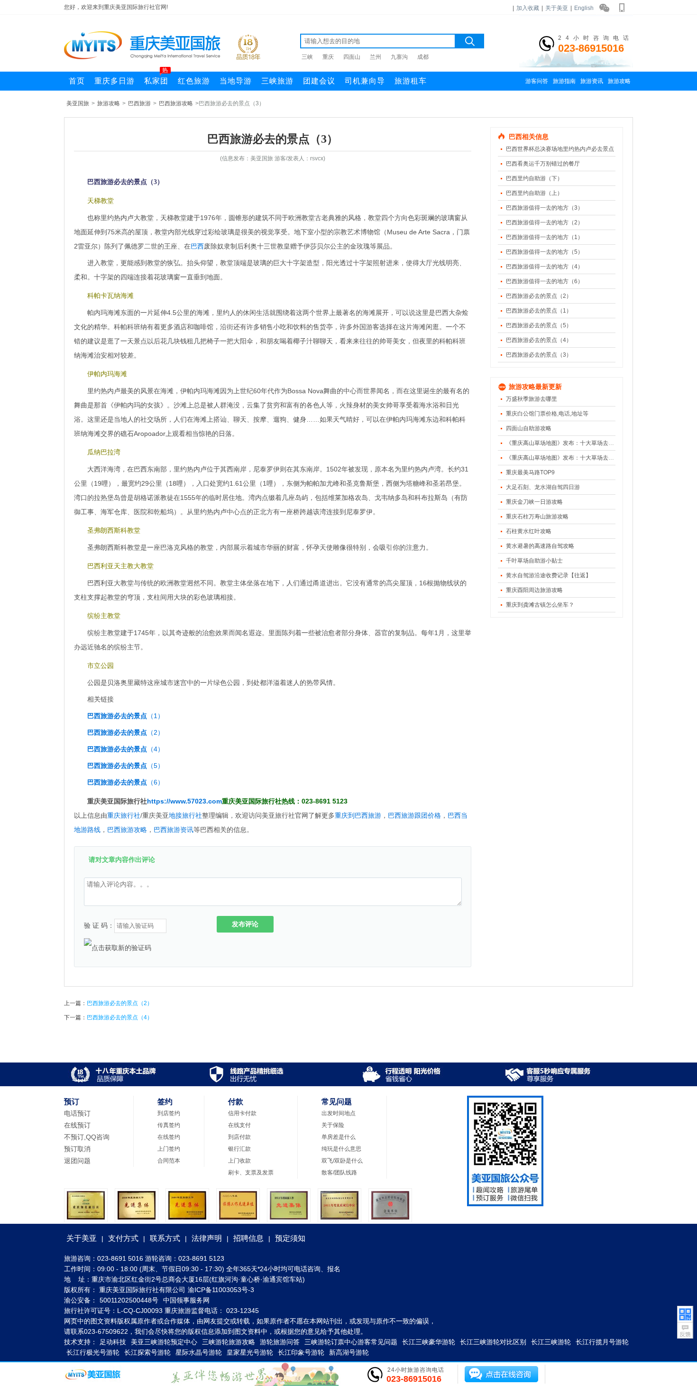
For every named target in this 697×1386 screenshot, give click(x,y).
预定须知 (290, 1238)
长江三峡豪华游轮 (428, 1342)
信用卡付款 (242, 1113)
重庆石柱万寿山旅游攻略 (537, 516)
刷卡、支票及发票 (251, 1172)
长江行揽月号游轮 (602, 1342)
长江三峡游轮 (551, 1342)
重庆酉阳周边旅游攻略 (534, 590)
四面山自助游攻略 (528, 428)
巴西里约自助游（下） (534, 178)
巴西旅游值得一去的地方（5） (544, 252)
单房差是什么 (338, 1137)
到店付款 (239, 1137)
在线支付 (239, 1125)
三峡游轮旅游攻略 (228, 1342)
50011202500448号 (129, 1300)
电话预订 (77, 1113)
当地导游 (236, 81)
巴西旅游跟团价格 (414, 815)
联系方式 (165, 1238)
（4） (125, 749)
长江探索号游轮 (147, 1352)
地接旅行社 (185, 815)
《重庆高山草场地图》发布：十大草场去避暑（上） (571, 457)
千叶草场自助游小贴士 (534, 560)
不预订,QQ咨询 (87, 1137)
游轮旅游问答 (280, 1342)
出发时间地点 (338, 1113)
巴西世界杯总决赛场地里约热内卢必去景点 (560, 149)
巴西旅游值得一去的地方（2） (544, 222)
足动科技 (113, 1342)
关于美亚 (556, 8)
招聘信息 (248, 1238)
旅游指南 (564, 81)
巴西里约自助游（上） (534, 193)
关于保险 (332, 1125)
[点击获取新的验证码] (117, 947)
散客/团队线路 (339, 1172)
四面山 (351, 57)
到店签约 (168, 1113)
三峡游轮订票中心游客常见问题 (350, 1342)
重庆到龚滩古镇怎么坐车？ (540, 604)
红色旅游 (194, 81)
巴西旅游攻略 (176, 103)
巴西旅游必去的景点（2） (539, 296)
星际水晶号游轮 (198, 1352)
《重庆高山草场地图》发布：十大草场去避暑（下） (571, 443)
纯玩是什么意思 (341, 1149)
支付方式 (123, 1238)
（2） (125, 732)
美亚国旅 (77, 103)
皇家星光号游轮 (250, 1352)
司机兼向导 (365, 81)
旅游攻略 (619, 81)
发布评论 (245, 924)
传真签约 (168, 1125)
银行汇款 (239, 1149)
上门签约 (168, 1149)
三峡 (307, 57)
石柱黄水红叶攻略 (528, 531)
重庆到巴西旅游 (358, 815)
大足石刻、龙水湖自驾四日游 (543, 487)
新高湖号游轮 (349, 1352)
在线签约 (168, 1137)
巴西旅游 (139, 103)
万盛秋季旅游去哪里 (531, 399)
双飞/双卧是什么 (342, 1160)
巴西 (197, 246)
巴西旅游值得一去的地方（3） (544, 207)
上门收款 (239, 1160)
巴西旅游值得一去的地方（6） (544, 281)
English (584, 8)
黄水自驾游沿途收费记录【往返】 (548, 575)
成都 (423, 57)
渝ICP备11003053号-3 (221, 1290)
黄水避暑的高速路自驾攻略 (540, 546)
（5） (125, 765)
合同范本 (168, 1160)
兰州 (375, 57)
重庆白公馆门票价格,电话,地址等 (547, 413)
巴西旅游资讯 (173, 829)
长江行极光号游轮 (92, 1352)
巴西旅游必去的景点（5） (539, 325)
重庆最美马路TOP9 (530, 472)
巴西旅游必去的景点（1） (539, 310)
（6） (125, 782)
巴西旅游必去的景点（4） (539, 340)
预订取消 (77, 1149)
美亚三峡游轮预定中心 (164, 1342)
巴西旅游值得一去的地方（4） (544, 266)
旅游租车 (410, 81)
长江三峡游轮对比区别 (493, 1342)
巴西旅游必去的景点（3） (539, 354)
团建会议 (319, 81)
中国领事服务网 (186, 1300)
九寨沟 (399, 57)
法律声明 (207, 1238)
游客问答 (536, 81)
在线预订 (77, 1125)
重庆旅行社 (123, 815)
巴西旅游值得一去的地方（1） (544, 237)
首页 (77, 81)
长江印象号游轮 (301, 1352)
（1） (125, 716)
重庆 (328, 57)
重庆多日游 (114, 81)
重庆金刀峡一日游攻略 (534, 502)
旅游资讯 (591, 81)
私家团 (156, 78)
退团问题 (77, 1160)
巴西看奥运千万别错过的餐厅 (543, 163)
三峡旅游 (277, 81)
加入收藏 (527, 8)
